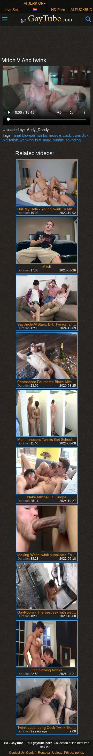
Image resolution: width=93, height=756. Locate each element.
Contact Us (17, 752)
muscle (55, 135)
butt (38, 140)
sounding (73, 140)
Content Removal (38, 752)
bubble (58, 140)
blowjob (28, 135)
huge (47, 140)
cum (76, 135)
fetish (13, 140)
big (5, 140)
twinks (41, 135)
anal (17, 135)
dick (85, 135)
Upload (57, 752)
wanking (27, 140)
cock (67, 135)
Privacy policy (73, 752)
